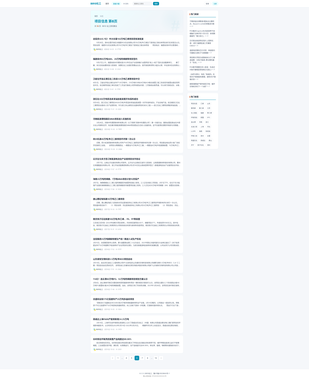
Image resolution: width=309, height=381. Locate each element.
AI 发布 (125, 4)
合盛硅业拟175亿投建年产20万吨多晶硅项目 (113, 299)
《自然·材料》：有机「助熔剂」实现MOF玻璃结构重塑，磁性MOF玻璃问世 (203, 76)
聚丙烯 (193, 108)
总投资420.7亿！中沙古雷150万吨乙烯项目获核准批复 (118, 39)
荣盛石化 (194, 140)
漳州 (208, 145)
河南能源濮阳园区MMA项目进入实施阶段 (112, 119)
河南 (200, 122)
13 (156, 358)
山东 (208, 103)
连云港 (193, 122)
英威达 (203, 140)
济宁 (192, 145)
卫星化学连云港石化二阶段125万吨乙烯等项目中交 (116, 79)
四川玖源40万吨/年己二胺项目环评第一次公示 (114, 139)
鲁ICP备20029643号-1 (161, 373)
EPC (208, 117)
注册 (215, 4)
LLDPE (193, 131)
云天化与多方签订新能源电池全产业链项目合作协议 (116, 159)
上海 (202, 127)
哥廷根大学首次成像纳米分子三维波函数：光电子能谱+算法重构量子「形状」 (202, 59)
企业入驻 (116, 4)
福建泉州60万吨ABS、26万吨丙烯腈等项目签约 (115, 59)
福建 (202, 113)
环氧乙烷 (194, 136)
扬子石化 (200, 145)
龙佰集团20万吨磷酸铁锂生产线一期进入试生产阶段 (117, 239)
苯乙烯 (209, 113)
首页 (107, 4)
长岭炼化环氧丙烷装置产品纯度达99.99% (112, 339)
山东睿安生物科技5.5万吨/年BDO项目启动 (112, 259)
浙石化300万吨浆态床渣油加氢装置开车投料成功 (115, 99)
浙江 (207, 122)
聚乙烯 (201, 108)
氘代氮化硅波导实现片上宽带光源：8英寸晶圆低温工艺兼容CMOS (201, 43)
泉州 (202, 136)
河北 (208, 127)
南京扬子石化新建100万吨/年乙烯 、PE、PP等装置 (116, 219)
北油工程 (194, 127)
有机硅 (208, 131)
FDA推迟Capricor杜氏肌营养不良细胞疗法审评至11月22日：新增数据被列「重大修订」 (202, 33)
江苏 (208, 108)
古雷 (208, 136)
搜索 (156, 4)
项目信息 (194, 103)
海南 (200, 131)
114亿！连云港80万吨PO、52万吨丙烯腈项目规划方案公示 (120, 279)
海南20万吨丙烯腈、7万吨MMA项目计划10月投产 (116, 179)
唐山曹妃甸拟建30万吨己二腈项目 (108, 199)
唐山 (210, 140)
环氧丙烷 (194, 117)
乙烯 (202, 103)
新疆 (202, 117)
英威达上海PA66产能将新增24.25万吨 (111, 319)
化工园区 (194, 113)
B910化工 (99, 49)
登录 (207, 4)
